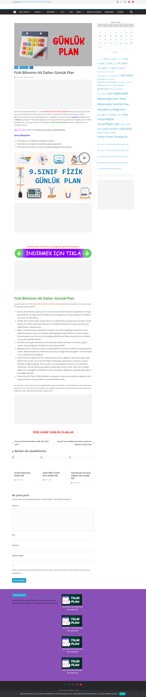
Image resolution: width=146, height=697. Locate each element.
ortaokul (103, 109)
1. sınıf (99, 59)
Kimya (112, 89)
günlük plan (103, 88)
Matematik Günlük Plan (113, 104)
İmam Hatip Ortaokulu (112, 137)
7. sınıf (108, 63)
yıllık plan (125, 129)
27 (116, 43)
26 (110, 43)
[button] (30, 11)
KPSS (71, 12)
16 (131, 36)
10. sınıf (102, 68)
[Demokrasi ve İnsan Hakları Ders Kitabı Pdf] (81, 457)
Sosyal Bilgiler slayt (108, 124)
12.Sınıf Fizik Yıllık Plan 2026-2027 (109, 169)
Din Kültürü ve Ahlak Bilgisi (107, 82)
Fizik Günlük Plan (119, 85)
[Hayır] (143, 694)
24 (100, 43)
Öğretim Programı (103, 133)
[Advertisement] (53, 94)
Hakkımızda (109, 12)
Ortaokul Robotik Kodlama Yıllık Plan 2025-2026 (32, 443)
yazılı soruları (110, 128)
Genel (78, 12)
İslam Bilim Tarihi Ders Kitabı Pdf (51, 474)
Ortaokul (51, 12)
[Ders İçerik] (14, 12)
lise (109, 93)
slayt (125, 114)
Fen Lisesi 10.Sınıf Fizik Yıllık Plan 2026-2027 (113, 156)
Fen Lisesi (129, 82)
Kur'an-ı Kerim (101, 94)
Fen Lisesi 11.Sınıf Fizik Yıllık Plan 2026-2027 (113, 150)
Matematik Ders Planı (111, 99)
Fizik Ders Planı (107, 85)
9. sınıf (123, 63)
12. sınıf (121, 68)
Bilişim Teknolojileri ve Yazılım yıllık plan (108, 76)
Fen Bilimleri (121, 82)
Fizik (16, 67)
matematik (120, 93)
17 (100, 39)
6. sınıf (100, 63)
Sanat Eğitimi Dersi (115, 115)
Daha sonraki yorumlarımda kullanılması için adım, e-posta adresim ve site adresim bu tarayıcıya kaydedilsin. (51, 571)
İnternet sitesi (17, 555)
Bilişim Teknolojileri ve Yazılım (105, 72)
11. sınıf (112, 68)
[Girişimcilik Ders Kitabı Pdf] (24, 457)
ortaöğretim (118, 109)
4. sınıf (118, 59)
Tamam (122, 694)
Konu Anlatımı (119, 89)
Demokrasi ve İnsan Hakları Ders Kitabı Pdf (81, 475)
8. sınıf (115, 63)
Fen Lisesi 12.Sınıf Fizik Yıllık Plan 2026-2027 (113, 144)
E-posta (16, 545)
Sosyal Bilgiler (105, 119)
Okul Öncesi (24, 12)
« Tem (115, 52)
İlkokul (38, 12)
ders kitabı (127, 75)
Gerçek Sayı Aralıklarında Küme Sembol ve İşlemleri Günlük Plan (74, 443)
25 (105, 43)
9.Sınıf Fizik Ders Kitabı (58, 122)
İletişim (120, 12)
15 (126, 36)
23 (131, 39)
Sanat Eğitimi (102, 115)
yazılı (99, 129)
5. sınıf (124, 58)
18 (105, 39)
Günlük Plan (24, 67)
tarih (122, 124)
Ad (14, 535)
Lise (61, 12)
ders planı (101, 79)
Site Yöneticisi (30, 77)
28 (121, 43)
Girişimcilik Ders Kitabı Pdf (22, 474)
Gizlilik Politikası (94, 12)
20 (116, 39)
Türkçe (127, 124)
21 (121, 39)
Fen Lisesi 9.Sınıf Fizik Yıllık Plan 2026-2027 (36, 2)
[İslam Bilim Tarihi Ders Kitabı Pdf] (53, 457)
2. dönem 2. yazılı (109, 59)
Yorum (15, 506)
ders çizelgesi (110, 79)
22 (126, 39)
